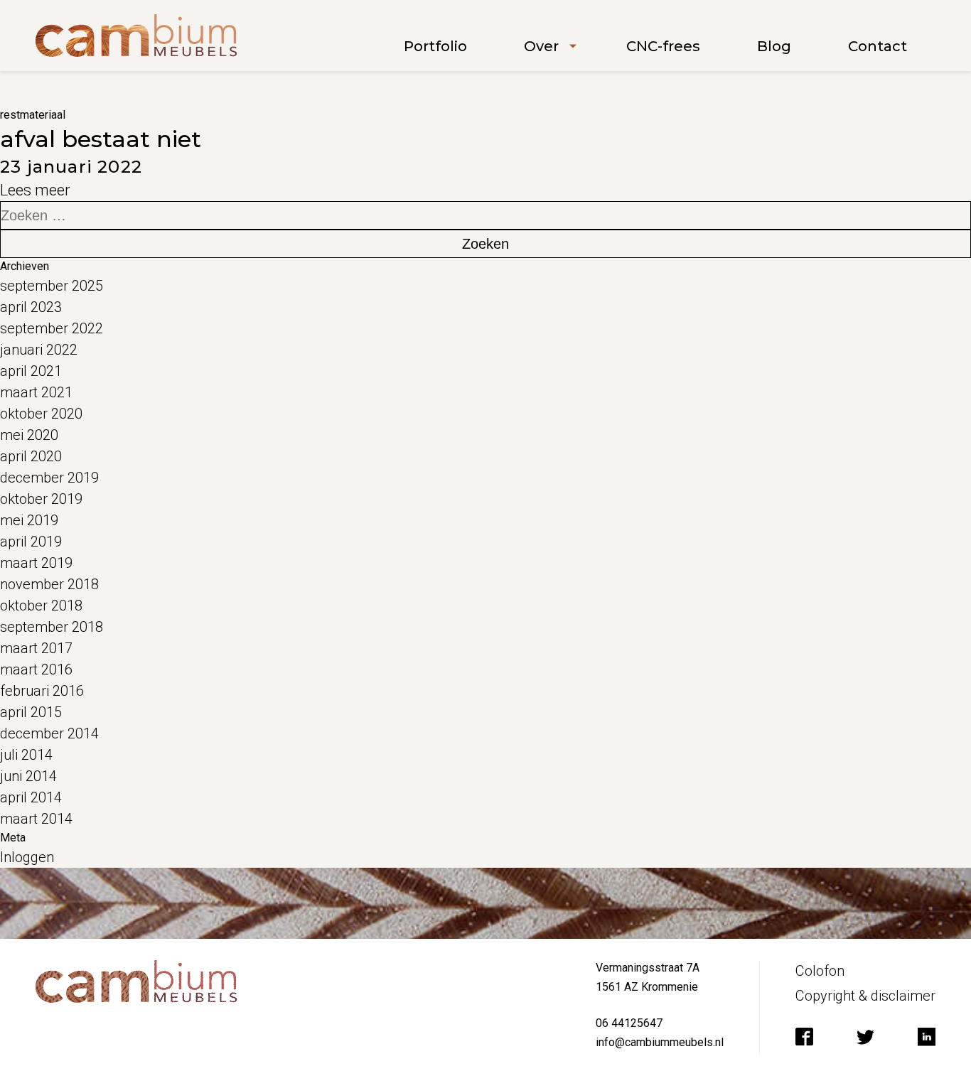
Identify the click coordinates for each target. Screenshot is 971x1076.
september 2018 (51, 626)
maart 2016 (36, 669)
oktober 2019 (41, 498)
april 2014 (31, 797)
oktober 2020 (41, 413)
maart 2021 (36, 392)
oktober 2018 (41, 605)
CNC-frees (663, 46)
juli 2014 (26, 754)
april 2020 (31, 456)
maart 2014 (36, 818)
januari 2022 (38, 349)
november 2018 (49, 584)
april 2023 (31, 307)
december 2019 (49, 477)
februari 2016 (42, 690)
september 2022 (51, 328)
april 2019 (31, 541)
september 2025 (51, 285)
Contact (877, 46)
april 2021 (31, 371)
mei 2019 (29, 520)
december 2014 (49, 733)
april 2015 (31, 712)
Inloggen (27, 857)
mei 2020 (29, 434)
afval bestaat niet (100, 139)
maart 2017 (36, 648)
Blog (774, 46)
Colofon (819, 970)
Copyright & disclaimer (865, 995)
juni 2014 (28, 776)
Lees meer (35, 190)
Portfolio (435, 46)
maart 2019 (36, 562)
